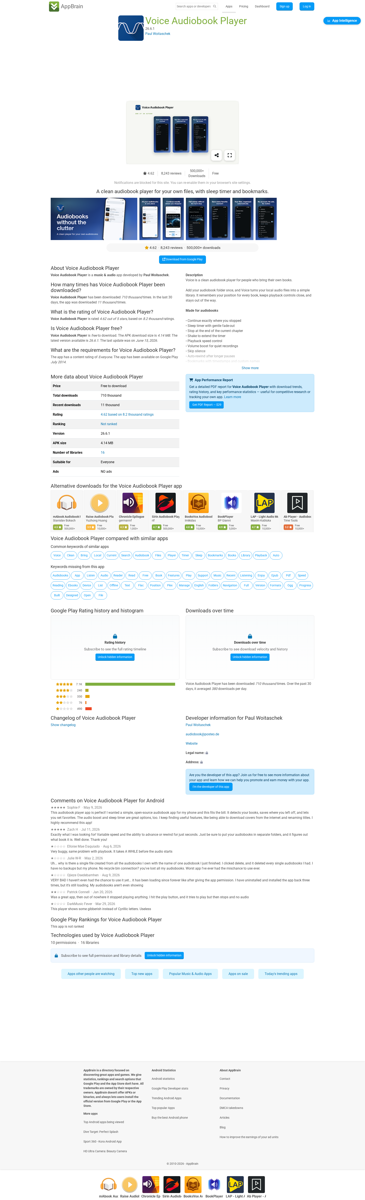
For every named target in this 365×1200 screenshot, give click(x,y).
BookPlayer (225, 516)
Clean (70, 555)
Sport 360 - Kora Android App (102, 1141)
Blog (223, 1127)
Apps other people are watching (91, 974)
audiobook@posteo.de (202, 734)
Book (158, 575)
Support (203, 575)
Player (172, 555)
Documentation (230, 1098)
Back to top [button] (354, 1161)
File (101, 595)
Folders (213, 585)
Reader (118, 575)
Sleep (198, 555)
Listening (246, 575)
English (199, 585)
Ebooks (73, 585)
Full (246, 585)
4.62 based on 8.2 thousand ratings (127, 414)
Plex (170, 585)
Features (174, 575)
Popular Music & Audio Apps (190, 974)
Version (260, 585)
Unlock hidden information (115, 657)
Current (112, 555)
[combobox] (193, 6)
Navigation (230, 585)
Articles (224, 1117)
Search (125, 555)
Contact (225, 1078)
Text (127, 585)
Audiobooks (60, 575)
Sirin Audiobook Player (165, 516)
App (77, 575)
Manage (184, 585)
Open (87, 595)
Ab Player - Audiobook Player (297, 516)
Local (97, 555)
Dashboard (262, 6)
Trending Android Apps (166, 1098)
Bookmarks (215, 555)
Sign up (284, 6)
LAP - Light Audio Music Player (264, 516)
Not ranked (109, 424)
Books (232, 555)
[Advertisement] (177, 71)
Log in (307, 6)
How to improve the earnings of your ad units (249, 1137)
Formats (275, 585)
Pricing (243, 6)
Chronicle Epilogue (131, 516)
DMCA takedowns (231, 1108)
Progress (305, 585)
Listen (91, 575)
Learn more (232, 397)
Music (217, 575)
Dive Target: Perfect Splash (100, 1131)
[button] (250, 752)
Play (189, 575)
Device (87, 585)
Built (57, 595)
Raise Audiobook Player (99, 516)
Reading (58, 585)
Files (158, 555)
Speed (302, 575)
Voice (57, 555)
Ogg (290, 585)
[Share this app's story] (216, 155)
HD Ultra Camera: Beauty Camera (105, 1151)
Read (131, 575)
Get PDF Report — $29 (206, 404)
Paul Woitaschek (198, 725)
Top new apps (141, 974)
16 (103, 453)
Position (155, 585)
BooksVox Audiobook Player (198, 516)
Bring (84, 555)
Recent (231, 575)
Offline (114, 585)
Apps (229, 6)
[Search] (214, 6)
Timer (185, 555)
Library (245, 555)
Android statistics (163, 1078)
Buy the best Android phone (170, 1117)
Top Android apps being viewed (103, 1122)
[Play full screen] (229, 155)
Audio (104, 575)
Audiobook (142, 555)
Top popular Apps (163, 1108)
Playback (261, 555)
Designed (72, 595)
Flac (141, 585)
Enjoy (261, 575)
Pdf (288, 575)
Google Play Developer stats (170, 1088)
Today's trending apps (281, 974)
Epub (274, 575)
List (100, 585)
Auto (276, 555)
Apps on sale (238, 974)
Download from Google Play (184, 259)
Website (191, 743)
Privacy (224, 1088)
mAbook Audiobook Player (66, 516)
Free (145, 575)
